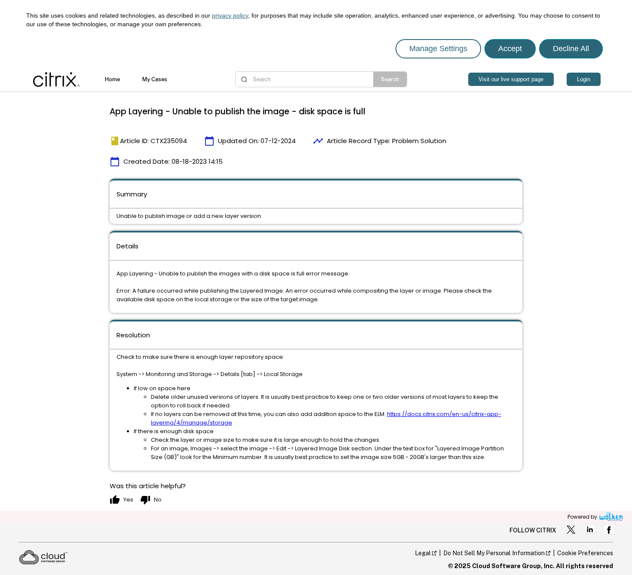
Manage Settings (438, 48)
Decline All (571, 48)
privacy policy (230, 15)
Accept (510, 48)
